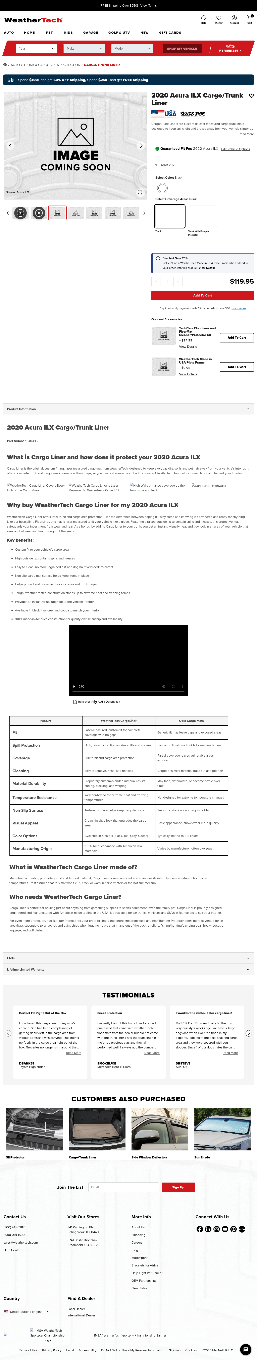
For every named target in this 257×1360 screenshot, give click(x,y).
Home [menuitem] (29, 32)
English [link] (37, 1311)
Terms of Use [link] (28, 1350)
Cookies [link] (191, 1350)
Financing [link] (138, 1235)
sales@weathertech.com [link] (21, 1242)
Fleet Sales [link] (139, 1288)
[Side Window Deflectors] (160, 1129)
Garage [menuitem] (90, 32)
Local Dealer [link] (76, 1309)
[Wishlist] (251, 95)
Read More (246, 134)
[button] (218, 20)
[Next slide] (144, 213)
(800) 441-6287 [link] (14, 1227)
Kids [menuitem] (68, 32)
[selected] (162, 188)
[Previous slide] (7, 213)
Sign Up (178, 1187)
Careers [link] (137, 1242)
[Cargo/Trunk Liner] (97, 1129)
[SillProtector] (34, 1129)
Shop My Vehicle (182, 48)
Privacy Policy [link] (51, 1350)
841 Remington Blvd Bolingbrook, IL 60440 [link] (83, 1229)
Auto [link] (15, 65)
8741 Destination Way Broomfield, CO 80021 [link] (82, 1242)
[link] (5, 64)
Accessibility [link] (87, 1350)
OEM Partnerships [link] (144, 1280)
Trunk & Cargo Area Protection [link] (51, 65)
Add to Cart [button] (237, 337)
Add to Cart (202, 295)
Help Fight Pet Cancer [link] (147, 1273)
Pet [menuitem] (49, 32)
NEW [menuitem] (145, 32)
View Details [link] (188, 346)
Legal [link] (70, 1350)
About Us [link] (138, 1227)
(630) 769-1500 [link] (14, 1235)
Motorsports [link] (140, 1257)
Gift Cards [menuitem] (170, 32)
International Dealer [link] (81, 1315)
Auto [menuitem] (9, 32)
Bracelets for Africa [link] (145, 1265)
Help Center (12, 1250)
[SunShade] (222, 1129)
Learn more (239, 308)
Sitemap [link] (175, 1350)
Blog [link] (135, 1250)
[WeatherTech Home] (33, 19)
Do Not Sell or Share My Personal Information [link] (132, 1350)
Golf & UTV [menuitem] (119, 32)
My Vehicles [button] (229, 51)
